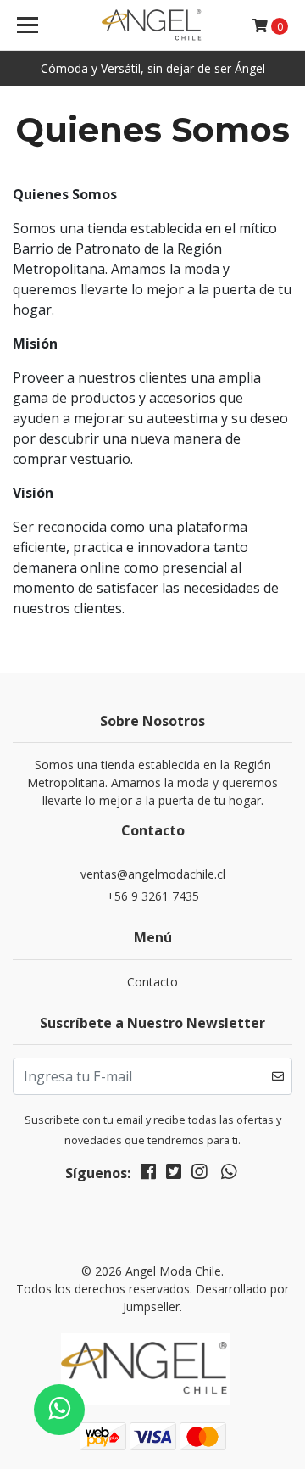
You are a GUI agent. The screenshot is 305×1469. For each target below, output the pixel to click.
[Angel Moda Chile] (152, 25)
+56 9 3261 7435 (153, 896)
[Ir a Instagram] (199, 1175)
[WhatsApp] (228, 1175)
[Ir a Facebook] (148, 1175)
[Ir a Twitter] (173, 1175)
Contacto (152, 982)
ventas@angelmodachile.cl (152, 874)
